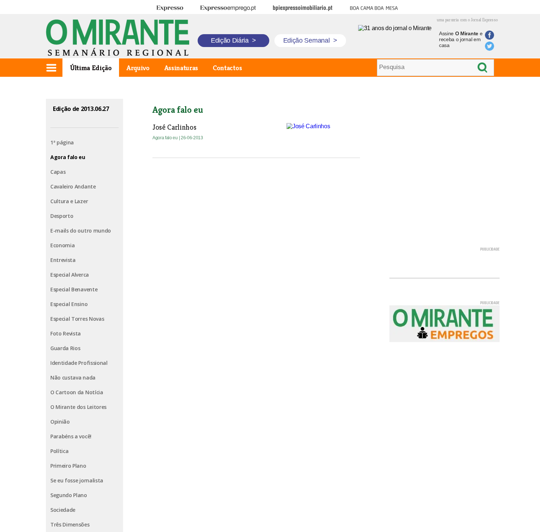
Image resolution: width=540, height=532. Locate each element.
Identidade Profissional (79, 362)
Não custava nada (73, 377)
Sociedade (62, 509)
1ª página (62, 142)
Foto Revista (65, 333)
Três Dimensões (70, 524)
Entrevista (63, 259)
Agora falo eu (67, 157)
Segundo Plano (68, 495)
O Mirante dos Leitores (78, 406)
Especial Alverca (69, 274)
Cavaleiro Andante (73, 186)
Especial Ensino (68, 304)
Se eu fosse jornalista (76, 480)
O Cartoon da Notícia (76, 392)
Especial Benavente (73, 289)
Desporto (61, 215)
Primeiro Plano (68, 465)
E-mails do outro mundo (80, 230)
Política (59, 450)
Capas (57, 171)
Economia (62, 245)
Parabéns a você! (70, 436)
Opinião (60, 421)
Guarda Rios (65, 348)
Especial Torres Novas (77, 318)
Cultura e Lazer (69, 201)
